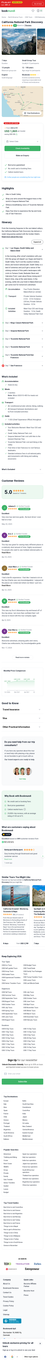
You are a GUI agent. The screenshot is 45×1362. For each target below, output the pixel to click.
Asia (5, 1107)
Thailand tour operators (30, 1175)
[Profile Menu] (39, 11)
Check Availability (22, 148)
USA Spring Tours (8, 1011)
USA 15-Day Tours (29, 1029)
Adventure (7, 1154)
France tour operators (29, 1167)
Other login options (31, 1357)
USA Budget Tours (29, 965)
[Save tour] (5, 50)
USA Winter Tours (29, 1011)
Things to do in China (11, 1233)
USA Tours (28, 17)
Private (6, 1173)
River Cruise (8, 1163)
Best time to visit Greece (12, 1210)
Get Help (22, 779)
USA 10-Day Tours (8, 1038)
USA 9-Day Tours (7, 1035)
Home (4, 17)
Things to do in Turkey (11, 1239)
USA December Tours (30, 1017)
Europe (6, 1101)
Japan (24, 1117)
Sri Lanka (25, 1123)
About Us (6, 1284)
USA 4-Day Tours (29, 1035)
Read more (8, 859)
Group (6, 1170)
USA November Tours (30, 1007)
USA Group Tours (8, 971)
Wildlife (6, 1167)
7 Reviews (27, 25)
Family (6, 1176)
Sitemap (6, 1314)
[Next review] (43, 856)
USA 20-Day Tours (29, 1038)
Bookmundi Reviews (11, 1288)
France (6, 1114)
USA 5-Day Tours (29, 1041)
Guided (6, 1186)
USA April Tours (28, 1004)
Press (26, 1295)
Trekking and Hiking (10, 1157)
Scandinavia (26, 1107)
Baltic (24, 1101)
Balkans (6, 1139)
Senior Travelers (9, 1183)
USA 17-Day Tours (29, 1050)
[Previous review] (2, 856)
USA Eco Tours (7, 965)
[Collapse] (42, 249)
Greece (6, 1120)
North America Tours (15, 17)
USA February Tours (30, 1020)
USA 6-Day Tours (7, 1041)
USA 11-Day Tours (8, 1044)
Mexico (24, 1120)
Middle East (26, 1136)
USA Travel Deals (29, 968)
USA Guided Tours (8, 974)
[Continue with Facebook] (5, 1356)
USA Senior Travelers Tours (11, 983)
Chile (5, 1117)
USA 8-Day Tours (7, 1029)
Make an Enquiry (22, 156)
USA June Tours (7, 1017)
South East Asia (27, 1104)
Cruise (6, 1160)
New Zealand (27, 1126)
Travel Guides (8, 1297)
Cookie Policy (8, 1306)
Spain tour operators (29, 1154)
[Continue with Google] (12, 1356)
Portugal (7, 1123)
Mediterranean (27, 1139)
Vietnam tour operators (30, 1179)
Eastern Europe (27, 1133)
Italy (5, 1104)
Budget (6, 1192)
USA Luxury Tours (29, 980)
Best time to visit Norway (12, 1217)
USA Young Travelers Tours (32, 977)
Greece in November (11, 1245)
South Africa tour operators (28, 1171)
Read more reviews (22, 657)
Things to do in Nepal (11, 1226)
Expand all (37, 242)
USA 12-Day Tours (8, 1050)
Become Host (29, 1291)
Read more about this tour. (12, 237)
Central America (28, 1129)
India (24, 1114)
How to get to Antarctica (12, 1229)
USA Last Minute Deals (31, 983)
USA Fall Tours (7, 992)
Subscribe (22, 1081)
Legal (5, 1310)
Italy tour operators (29, 1157)
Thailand (7, 1126)
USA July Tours (7, 1007)
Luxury (6, 1189)
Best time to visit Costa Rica (13, 1207)
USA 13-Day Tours (29, 1032)
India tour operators (29, 1160)
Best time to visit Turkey (12, 1220)
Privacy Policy (8, 1301)
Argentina (7, 1129)
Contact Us (7, 1292)
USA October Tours (8, 1004)
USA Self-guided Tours (9, 968)
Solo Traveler (8, 1179)
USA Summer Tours (9, 995)
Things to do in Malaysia (12, 1236)
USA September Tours (9, 998)
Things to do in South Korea (13, 1242)
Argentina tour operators (31, 1182)
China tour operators (29, 1185)
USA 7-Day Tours (7, 1032)
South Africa (8, 1136)
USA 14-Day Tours (8, 1047)
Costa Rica (26, 1110)
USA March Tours (29, 1014)
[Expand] (42, 323)
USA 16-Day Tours (29, 1047)
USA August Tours (8, 1001)
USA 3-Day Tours (29, 1044)
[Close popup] (40, 1343)
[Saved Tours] (33, 11)
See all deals (38, 4)
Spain (6, 1110)
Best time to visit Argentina (13, 1213)
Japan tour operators (29, 1163)
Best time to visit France (12, 1223)
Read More (6, 553)
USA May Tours (28, 995)
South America (9, 1133)
